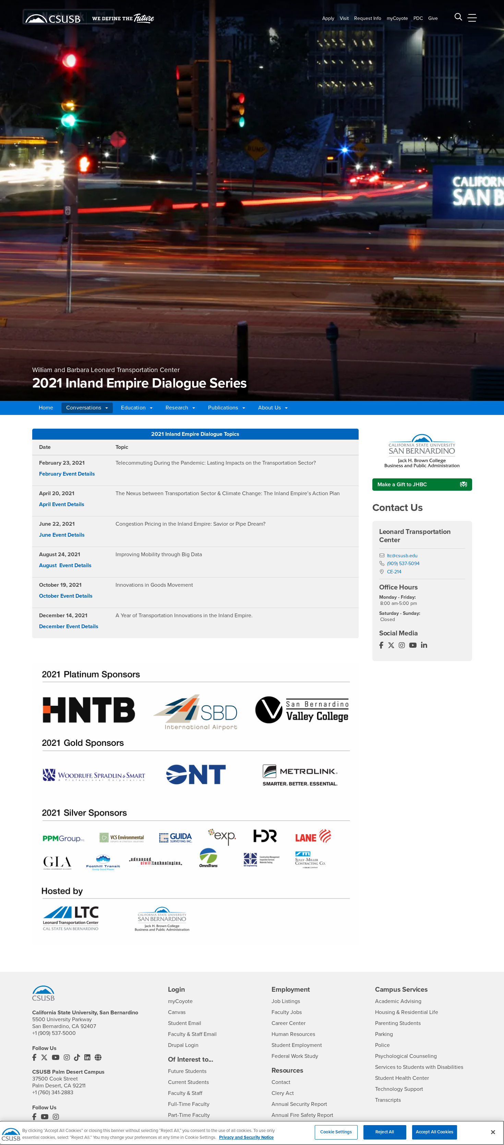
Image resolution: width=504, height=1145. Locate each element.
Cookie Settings (336, 1132)
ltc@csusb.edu (402, 556)
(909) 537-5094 (403, 563)
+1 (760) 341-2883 (52, 1092)
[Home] (52, 18)
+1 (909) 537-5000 (54, 1033)
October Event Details (66, 596)
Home (46, 407)
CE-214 (394, 572)
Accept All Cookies (434, 1132)
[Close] (493, 1132)
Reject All (384, 1132)
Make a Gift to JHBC (402, 484)
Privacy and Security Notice (246, 1137)
